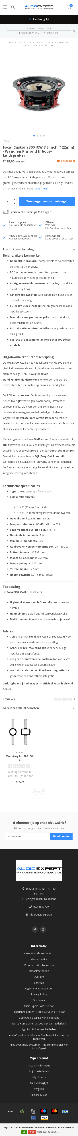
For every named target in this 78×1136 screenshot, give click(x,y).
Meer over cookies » (47, 1132)
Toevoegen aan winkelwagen (47, 201)
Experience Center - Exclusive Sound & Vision (39, 1012)
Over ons (39, 976)
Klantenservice (39, 959)
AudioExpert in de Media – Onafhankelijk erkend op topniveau (39, 1037)
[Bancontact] (65, 1111)
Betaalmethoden (39, 971)
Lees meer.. (41, 188)
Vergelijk (39, 1089)
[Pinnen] (33, 1117)
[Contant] (21, 1111)
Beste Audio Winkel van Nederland (39, 1017)
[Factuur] (32, 1111)
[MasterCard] (54, 1111)
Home (12, 42)
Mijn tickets (39, 1077)
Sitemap (39, 982)
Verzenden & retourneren (39, 965)
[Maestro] (43, 1111)
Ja (24, 1132)
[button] (34, 136)
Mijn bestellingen (39, 1071)
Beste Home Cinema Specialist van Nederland (39, 1023)
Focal (7, 141)
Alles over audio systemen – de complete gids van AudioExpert (39, 1046)
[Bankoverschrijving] (10, 1111)
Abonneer (63, 836)
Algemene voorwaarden (39, 988)
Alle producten (39, 1094)
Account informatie (39, 1065)
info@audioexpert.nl (40, 914)
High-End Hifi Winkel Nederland (39, 1029)
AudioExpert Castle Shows (39, 1006)
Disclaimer (39, 1000)
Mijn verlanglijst (39, 1083)
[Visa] (44, 1117)
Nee (32, 1132)
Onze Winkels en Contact (39, 953)
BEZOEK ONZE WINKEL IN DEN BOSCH (39, 33)
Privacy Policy (39, 994)
